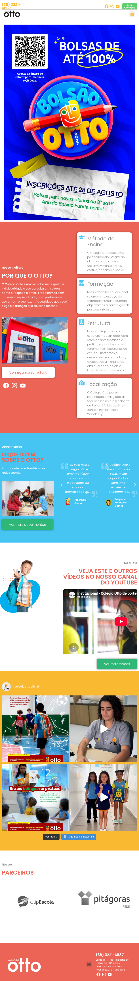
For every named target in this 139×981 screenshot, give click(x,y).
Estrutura (98, 323)
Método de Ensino (100, 241)
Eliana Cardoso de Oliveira (122, 502)
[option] (69, 122)
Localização (102, 384)
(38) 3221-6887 (11, 6)
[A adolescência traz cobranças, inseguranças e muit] (35, 728)
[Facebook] (106, 6)
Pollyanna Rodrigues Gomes (80, 502)
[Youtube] (118, 6)
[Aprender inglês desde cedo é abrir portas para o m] (35, 797)
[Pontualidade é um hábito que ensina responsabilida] (103, 797)
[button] (132, 14)
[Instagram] (112, 6)
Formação (100, 284)
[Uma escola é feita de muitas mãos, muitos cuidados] (103, 728)
